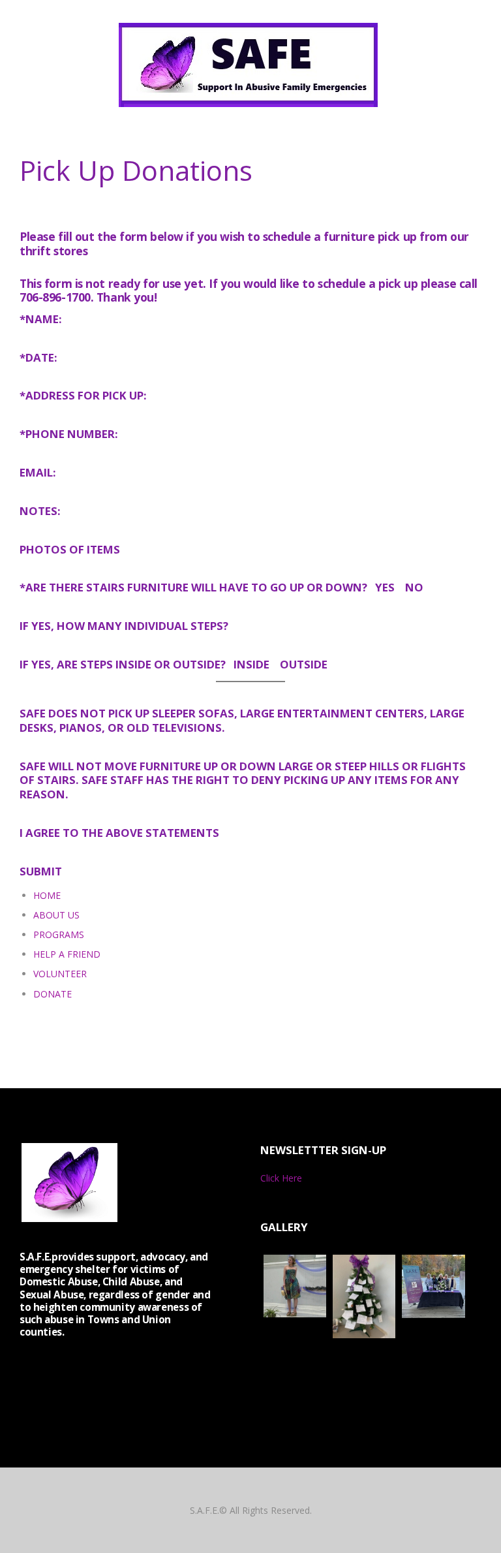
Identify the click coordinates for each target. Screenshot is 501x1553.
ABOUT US (56, 915)
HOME (47, 895)
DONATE (52, 994)
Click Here (281, 1178)
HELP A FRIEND (66, 954)
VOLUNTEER (60, 973)
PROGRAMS (58, 934)
